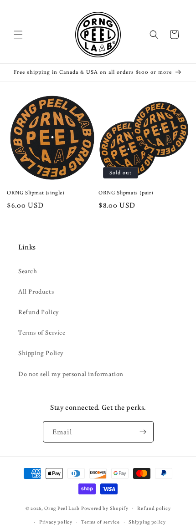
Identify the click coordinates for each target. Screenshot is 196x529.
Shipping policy (147, 522)
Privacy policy (55, 522)
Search (27, 271)
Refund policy (153, 508)
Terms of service (100, 522)
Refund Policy (38, 312)
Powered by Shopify (105, 507)
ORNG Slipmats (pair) (126, 192)
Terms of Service (42, 332)
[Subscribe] (143, 432)
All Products (36, 291)
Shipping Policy (41, 353)
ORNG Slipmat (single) (36, 192)
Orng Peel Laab (62, 507)
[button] (18, 35)
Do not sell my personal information (71, 374)
